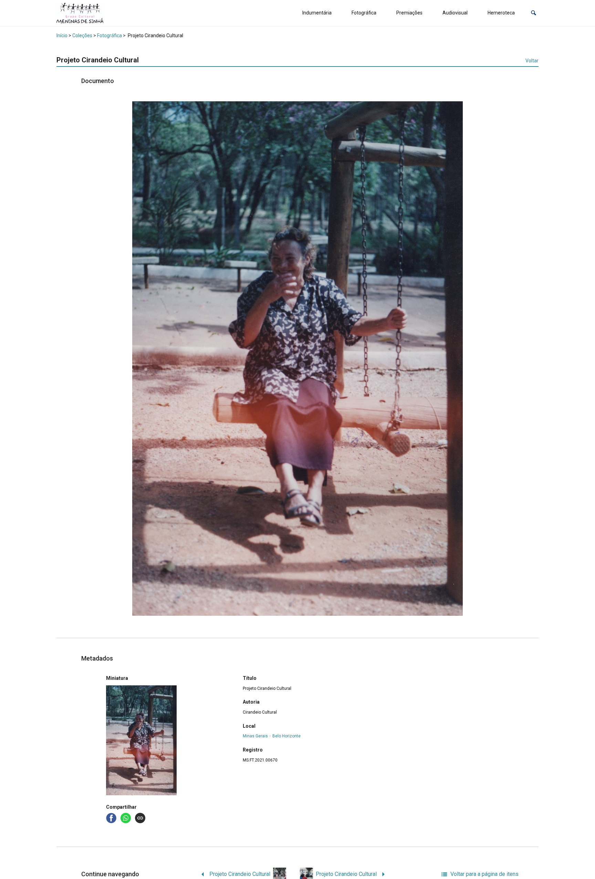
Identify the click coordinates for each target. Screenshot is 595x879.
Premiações (409, 13)
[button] (534, 13)
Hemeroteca (501, 13)
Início (61, 35)
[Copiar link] (140, 818)
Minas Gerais (255, 736)
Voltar (532, 60)
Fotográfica (364, 13)
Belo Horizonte (286, 736)
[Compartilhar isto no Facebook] (112, 817)
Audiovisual (455, 13)
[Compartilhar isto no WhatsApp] (126, 817)
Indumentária (317, 13)
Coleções (82, 35)
